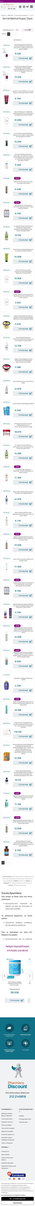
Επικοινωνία (5, 1151)
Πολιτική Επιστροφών (8, 1128)
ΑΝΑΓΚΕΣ (10, 15)
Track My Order (23, 1122)
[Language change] (12, 5)
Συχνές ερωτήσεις (7, 1119)
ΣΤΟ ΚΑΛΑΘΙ (23, 58)
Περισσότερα (17, 1203)
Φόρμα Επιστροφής (7, 1131)
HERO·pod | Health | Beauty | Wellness (7, 1115)
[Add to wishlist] (23, 973)
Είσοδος (21, 1116)
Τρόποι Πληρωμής (7, 1143)
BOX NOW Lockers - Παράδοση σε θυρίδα (7, 1139)
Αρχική (3, 15)
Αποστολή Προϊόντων (7, 1134)
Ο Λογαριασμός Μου (25, 1119)
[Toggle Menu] (32, 6)
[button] (8, 7)
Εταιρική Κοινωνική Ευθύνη (7, 1159)
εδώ (6, 1192)
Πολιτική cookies (6, 1125)
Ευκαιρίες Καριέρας (7, 1163)
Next (29, 975)
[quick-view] (22, 969)
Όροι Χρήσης (5, 1154)
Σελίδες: (4, 34)
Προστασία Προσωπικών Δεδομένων (8, 1167)
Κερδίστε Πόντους (7, 1122)
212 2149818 (17, 1096)
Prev (5, 975)
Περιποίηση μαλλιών (21, 15)
